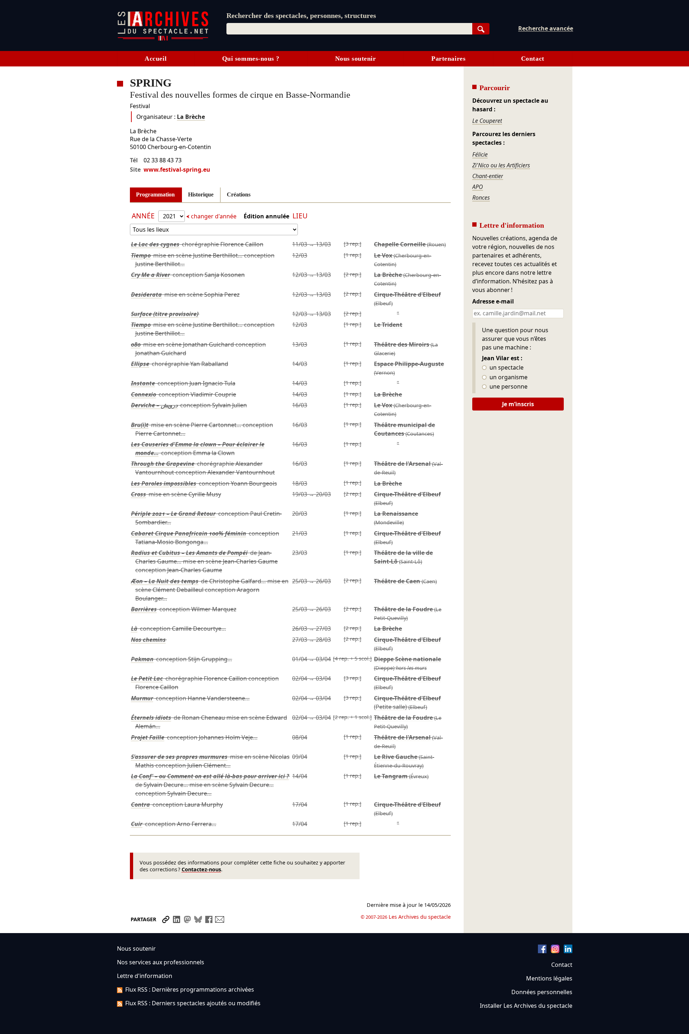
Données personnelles (541, 992)
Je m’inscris (518, 404)
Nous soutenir (355, 58)
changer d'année (213, 216)
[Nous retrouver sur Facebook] (542, 951)
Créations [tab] (238, 194)
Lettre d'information (144, 976)
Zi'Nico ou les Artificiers (501, 165)
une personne (508, 387)
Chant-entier (487, 176)
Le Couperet (487, 121)
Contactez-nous (201, 869)
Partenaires (448, 58)
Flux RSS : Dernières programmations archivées (189, 989)
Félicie (480, 154)
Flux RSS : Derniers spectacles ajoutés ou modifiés (193, 1003)
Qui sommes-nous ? (251, 58)
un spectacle (506, 368)
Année (144, 216)
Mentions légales (549, 978)
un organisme (508, 377)
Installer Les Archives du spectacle (526, 1006)
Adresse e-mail (493, 301)
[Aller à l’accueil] (163, 39)
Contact (532, 58)
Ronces (481, 197)
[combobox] (349, 28)
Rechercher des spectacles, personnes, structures (301, 15)
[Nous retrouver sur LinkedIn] (568, 951)
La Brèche (191, 117)
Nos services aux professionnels (160, 962)
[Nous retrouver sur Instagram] (555, 951)
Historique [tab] (201, 194)
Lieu (300, 216)
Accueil (156, 58)
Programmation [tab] (155, 194)
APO (477, 187)
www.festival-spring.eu (177, 169)
